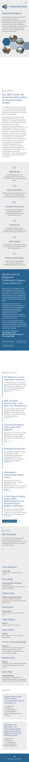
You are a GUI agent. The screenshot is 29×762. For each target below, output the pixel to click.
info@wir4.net (13, 746)
